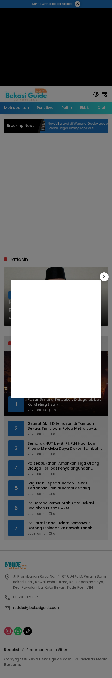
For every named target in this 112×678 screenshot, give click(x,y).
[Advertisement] (56, 339)
